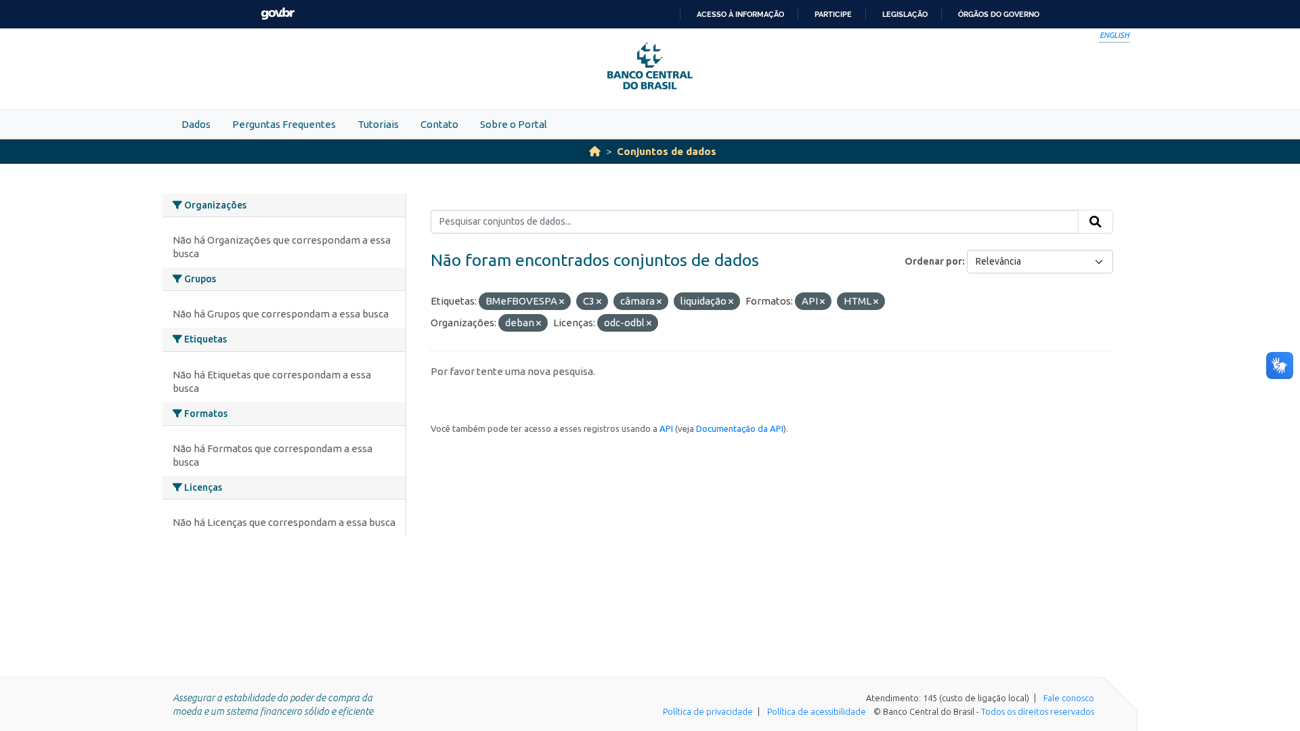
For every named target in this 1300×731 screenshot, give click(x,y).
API (666, 428)
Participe (833, 14)
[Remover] (561, 302)
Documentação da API (739, 428)
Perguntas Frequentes (284, 124)
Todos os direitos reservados (1037, 711)
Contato (439, 124)
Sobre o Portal (513, 124)
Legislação (905, 14)
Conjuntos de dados (666, 151)
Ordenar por (933, 261)
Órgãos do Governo (998, 14)
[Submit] (1095, 222)
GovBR (278, 13)
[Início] (595, 151)
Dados (196, 124)
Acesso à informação (740, 14)
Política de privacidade (708, 711)
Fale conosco (1068, 698)
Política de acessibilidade (816, 711)
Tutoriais (378, 124)
